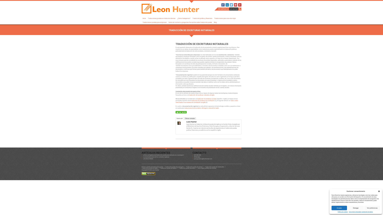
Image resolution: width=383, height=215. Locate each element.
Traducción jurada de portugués (174, 167)
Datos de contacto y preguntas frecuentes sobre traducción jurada (190, 22)
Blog (215, 22)
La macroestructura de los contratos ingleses (156, 157)
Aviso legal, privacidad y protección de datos (361, 212)
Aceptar (339, 208)
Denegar (356, 208)
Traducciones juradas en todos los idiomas (161, 18)
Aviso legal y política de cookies (207, 168)
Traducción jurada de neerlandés (214, 167)
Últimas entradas (190, 118)
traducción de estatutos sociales (207, 99)
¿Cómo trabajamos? (183, 18)
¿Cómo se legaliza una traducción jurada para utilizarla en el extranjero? (163, 155)
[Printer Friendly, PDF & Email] (181, 112)
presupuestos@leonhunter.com (203, 159)
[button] (379, 191)
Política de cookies (343, 212)
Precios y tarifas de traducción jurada (152, 167)
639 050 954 (234, 9)
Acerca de (180, 118)
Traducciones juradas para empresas (155, 22)
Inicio (144, 18)
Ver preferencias (372, 208)
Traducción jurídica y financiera (202, 18)
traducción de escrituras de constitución (202, 100)
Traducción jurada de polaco (187, 168)
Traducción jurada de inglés (150, 168)
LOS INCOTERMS (148, 159)
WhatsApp (197, 157)
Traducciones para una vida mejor (225, 18)
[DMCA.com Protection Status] (148, 174)
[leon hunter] (181, 123)
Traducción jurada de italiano (168, 168)
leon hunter (191, 122)
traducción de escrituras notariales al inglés (201, 95)
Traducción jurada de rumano (194, 167)
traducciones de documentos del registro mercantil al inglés (201, 108)
